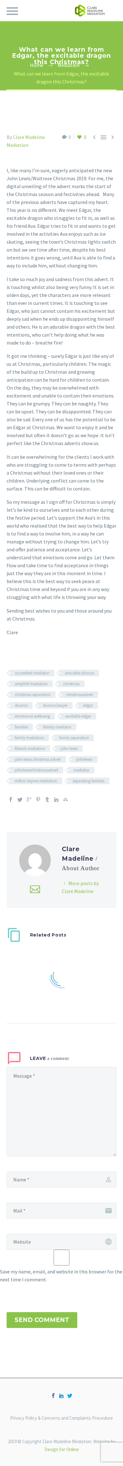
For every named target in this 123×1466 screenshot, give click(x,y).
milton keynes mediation (36, 781)
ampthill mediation (31, 684)
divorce (21, 705)
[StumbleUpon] (65, 799)
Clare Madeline (29, 137)
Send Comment (42, 1320)
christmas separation (32, 694)
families (21, 727)
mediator (81, 770)
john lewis (69, 748)
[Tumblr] (47, 799)
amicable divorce (79, 673)
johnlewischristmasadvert (36, 770)
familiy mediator (57, 727)
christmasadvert (79, 694)
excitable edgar (78, 716)
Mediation (17, 145)
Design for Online (61, 1449)
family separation (74, 737)
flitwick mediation (30, 748)
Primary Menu (12, 11)
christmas (71, 684)
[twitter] (69, 1395)
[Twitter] (19, 799)
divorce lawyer (55, 705)
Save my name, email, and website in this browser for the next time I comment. (61, 1275)
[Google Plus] (29, 799)
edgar (88, 705)
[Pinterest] (38, 799)
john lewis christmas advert (38, 759)
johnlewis (84, 759)
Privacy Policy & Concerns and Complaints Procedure (61, 1418)
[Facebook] (10, 799)
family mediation (29, 737)
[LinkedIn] (56, 799)
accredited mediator (32, 673)
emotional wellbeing (32, 716)
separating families (88, 781)
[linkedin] (61, 1395)
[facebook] (53, 1395)
